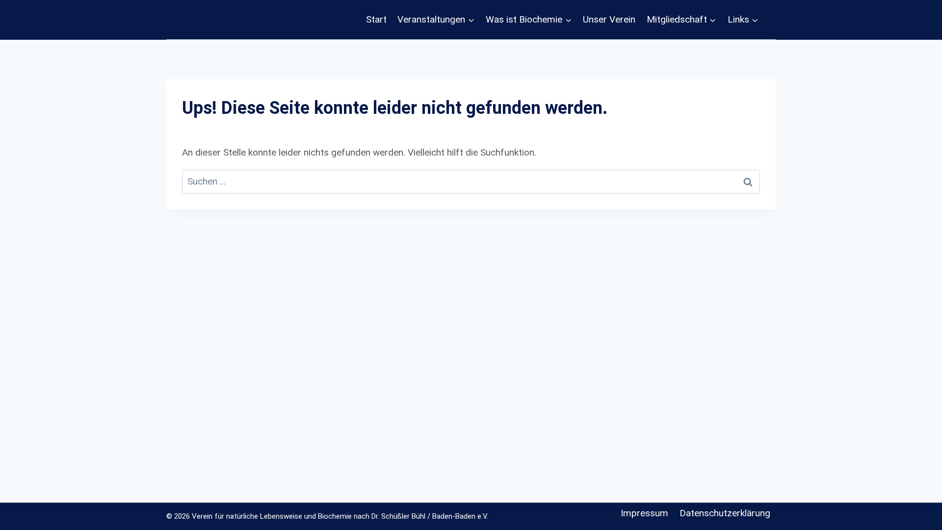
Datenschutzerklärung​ (725, 513)
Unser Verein (609, 19)
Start (376, 19)
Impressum (644, 513)
